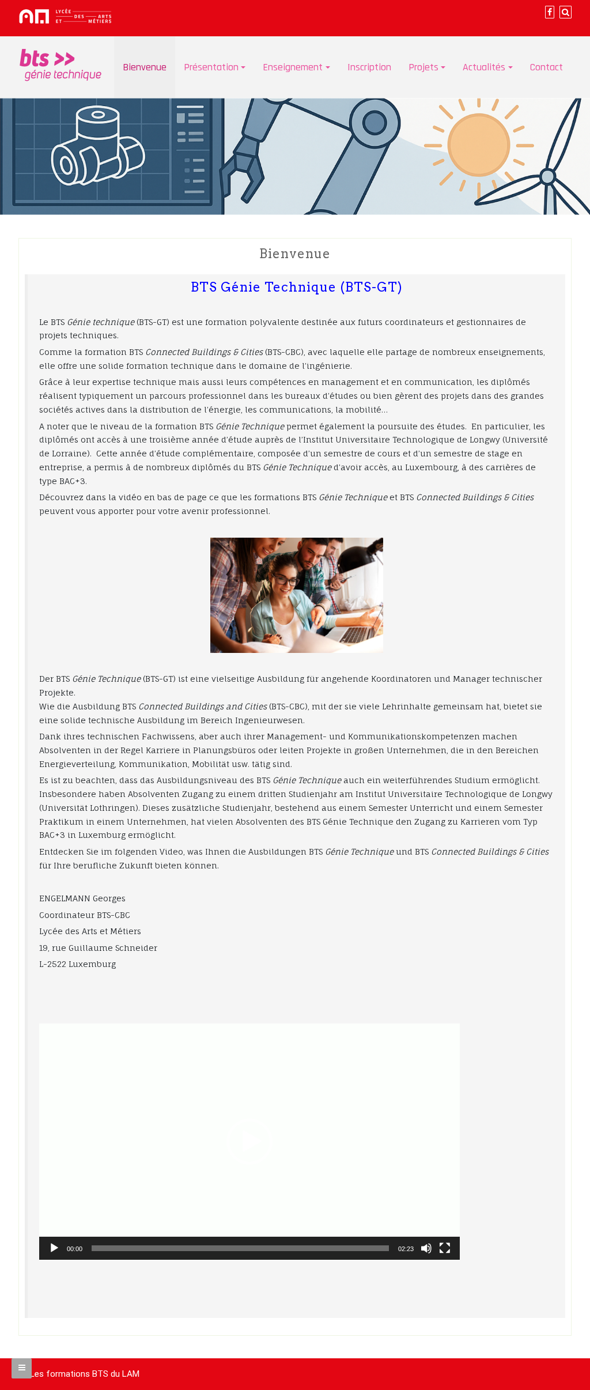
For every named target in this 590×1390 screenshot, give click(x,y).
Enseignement (293, 67)
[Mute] (426, 1248)
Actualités (484, 67)
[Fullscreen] (445, 1248)
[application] (249, 1141)
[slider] (240, 1248)
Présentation (211, 67)
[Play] (54, 1248)
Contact (546, 67)
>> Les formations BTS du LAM (78, 1374)
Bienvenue (145, 67)
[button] (249, 1142)
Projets (423, 67)
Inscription (369, 67)
